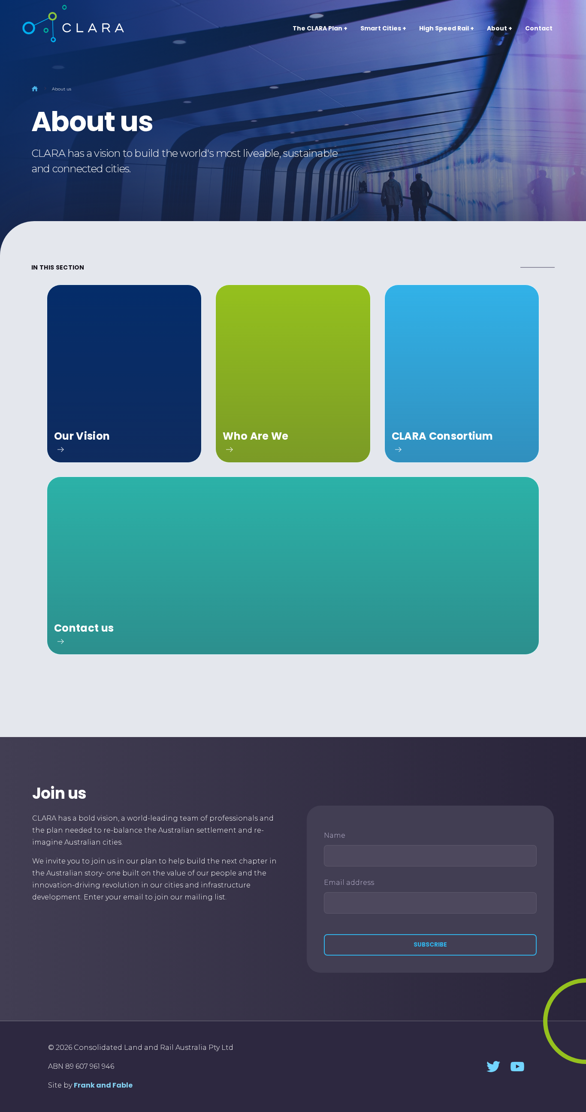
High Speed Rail (444, 28)
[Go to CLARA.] (34, 88)
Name (334, 835)
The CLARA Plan (317, 28)
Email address (349, 882)
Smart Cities (380, 28)
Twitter (493, 1066)
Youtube (517, 1066)
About (497, 28)
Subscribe (430, 944)
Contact (539, 28)
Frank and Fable (103, 1085)
